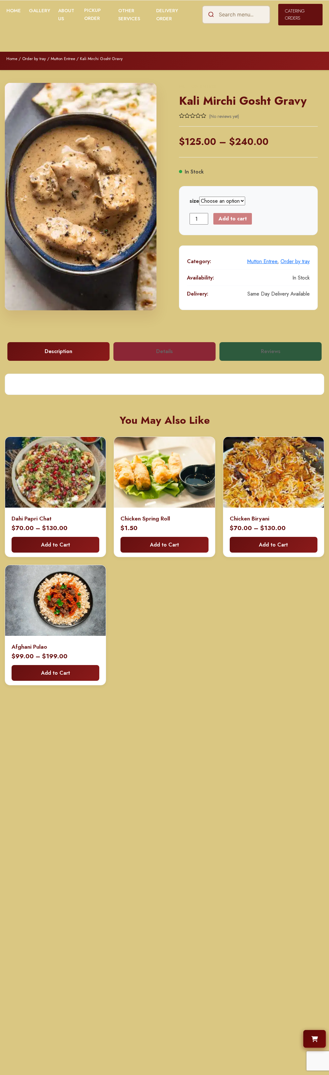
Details (164, 351)
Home (13, 10)
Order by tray (34, 59)
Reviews (270, 351)
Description (58, 351)
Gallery (39, 10)
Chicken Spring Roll (145, 518)
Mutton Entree (63, 59)
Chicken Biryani (249, 518)
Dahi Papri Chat (31, 518)
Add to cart (232, 218)
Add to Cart (55, 544)
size (194, 201)
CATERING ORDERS (295, 14)
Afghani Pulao (29, 647)
